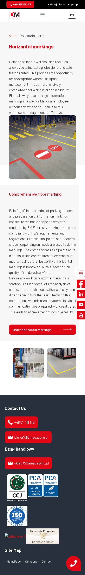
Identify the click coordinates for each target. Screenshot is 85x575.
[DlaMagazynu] (14, 14)
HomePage (14, 561)
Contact (46, 561)
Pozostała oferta (32, 36)
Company (31, 561)
